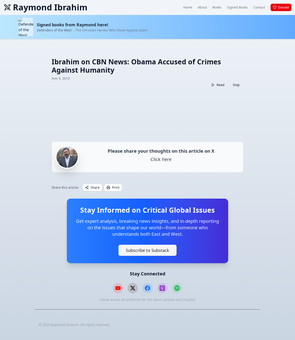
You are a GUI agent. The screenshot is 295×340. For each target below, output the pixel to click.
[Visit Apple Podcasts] (162, 288)
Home (187, 7)
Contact (259, 7)
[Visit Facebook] (147, 288)
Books (216, 7)
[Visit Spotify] (177, 288)
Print (115, 187)
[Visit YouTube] (118, 288)
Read (220, 85)
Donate (283, 7)
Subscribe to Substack (147, 250)
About (202, 7)
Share (95, 187)
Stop (236, 85)
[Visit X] (132, 288)
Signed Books (237, 7)
